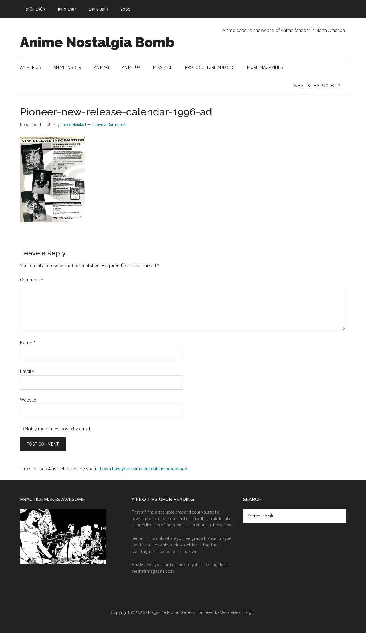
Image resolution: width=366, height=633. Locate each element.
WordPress (230, 612)
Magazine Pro (160, 612)
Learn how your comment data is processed (143, 469)
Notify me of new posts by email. (58, 429)
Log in (250, 612)
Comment (31, 280)
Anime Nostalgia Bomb (97, 42)
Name (27, 343)
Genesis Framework (198, 612)
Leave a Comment (109, 124)
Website (28, 400)
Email (27, 371)
